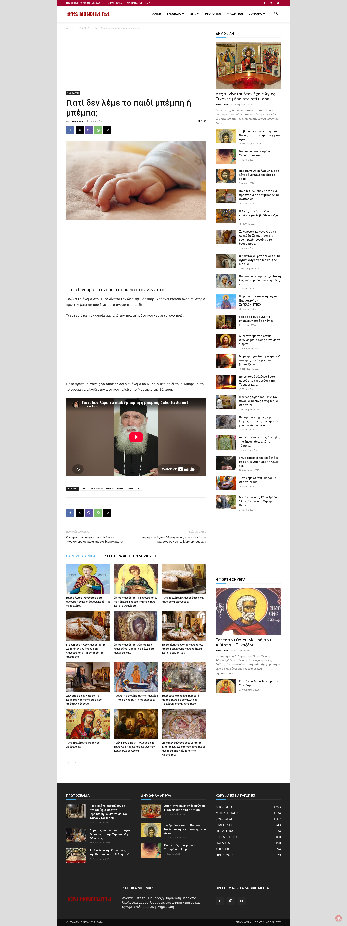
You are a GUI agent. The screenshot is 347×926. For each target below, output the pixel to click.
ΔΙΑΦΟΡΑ (255, 13)
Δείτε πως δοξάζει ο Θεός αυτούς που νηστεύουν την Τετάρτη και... (257, 380)
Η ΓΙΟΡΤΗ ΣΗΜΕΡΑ (230, 579)
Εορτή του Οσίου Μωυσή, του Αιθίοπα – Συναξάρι (243, 642)
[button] (276, 14)
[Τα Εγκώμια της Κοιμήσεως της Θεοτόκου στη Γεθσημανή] (76, 855)
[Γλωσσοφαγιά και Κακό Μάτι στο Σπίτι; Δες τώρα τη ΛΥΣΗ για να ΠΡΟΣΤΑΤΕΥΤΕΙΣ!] (226, 463)
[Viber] (89, 130)
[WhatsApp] (98, 130)
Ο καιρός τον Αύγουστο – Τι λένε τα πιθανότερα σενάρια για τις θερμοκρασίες (95, 539)
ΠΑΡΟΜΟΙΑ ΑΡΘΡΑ (80, 556)
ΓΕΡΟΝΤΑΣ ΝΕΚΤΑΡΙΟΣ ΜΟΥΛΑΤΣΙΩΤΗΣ (102, 488)
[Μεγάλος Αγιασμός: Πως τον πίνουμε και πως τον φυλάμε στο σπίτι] (226, 402)
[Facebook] (264, 3)
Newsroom (77, 120)
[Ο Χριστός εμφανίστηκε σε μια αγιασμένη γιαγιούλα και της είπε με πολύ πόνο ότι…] (226, 261)
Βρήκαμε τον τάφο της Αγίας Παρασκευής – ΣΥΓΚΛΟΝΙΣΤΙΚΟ (258, 300)
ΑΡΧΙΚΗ (156, 13)
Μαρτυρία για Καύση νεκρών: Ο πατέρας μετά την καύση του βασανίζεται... (259, 360)
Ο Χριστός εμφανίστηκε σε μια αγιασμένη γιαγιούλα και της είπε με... (259, 260)
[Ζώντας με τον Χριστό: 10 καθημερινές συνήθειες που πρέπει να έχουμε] (88, 677)
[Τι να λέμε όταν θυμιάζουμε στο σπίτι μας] (226, 483)
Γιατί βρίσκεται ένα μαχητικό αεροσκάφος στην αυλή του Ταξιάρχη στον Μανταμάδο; (180, 699)
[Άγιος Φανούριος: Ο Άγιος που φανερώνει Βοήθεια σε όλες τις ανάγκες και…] (136, 626)
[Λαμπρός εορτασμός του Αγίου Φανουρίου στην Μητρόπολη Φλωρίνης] (76, 835)
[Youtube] (278, 3)
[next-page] (75, 762)
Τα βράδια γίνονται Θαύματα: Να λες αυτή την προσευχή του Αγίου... (260, 135)
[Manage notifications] (338, 918)
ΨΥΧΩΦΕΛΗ (235, 13)
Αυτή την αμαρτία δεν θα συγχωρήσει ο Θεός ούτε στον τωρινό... (259, 340)
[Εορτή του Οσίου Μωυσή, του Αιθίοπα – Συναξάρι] (248, 611)
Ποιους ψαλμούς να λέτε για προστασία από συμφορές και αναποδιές (259, 195)
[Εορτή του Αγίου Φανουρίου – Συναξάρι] (226, 686)
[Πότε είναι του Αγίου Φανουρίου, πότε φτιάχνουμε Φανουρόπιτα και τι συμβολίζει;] (184, 626)
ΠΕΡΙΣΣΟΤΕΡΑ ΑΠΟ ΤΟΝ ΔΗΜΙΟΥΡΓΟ (128, 556)
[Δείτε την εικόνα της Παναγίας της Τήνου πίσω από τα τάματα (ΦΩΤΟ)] (226, 442)
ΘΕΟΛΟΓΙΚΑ (213, 13)
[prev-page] (68, 762)
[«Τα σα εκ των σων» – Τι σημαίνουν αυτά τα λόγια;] (226, 322)
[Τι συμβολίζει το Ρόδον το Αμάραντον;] (88, 724)
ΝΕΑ (193, 13)
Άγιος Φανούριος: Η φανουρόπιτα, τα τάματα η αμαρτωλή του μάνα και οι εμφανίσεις (135, 601)
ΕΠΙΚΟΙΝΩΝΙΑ (114, 2)
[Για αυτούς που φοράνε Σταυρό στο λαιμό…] (226, 156)
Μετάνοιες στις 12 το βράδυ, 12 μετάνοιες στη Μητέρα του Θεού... (259, 501)
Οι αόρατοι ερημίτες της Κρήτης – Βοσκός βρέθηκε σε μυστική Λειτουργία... (258, 421)
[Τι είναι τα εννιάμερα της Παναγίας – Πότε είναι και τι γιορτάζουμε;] (136, 677)
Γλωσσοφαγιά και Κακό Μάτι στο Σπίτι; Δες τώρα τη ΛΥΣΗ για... (258, 461)
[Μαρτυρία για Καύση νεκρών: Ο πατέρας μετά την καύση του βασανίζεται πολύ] (226, 361)
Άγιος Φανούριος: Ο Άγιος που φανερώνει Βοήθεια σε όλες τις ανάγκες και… (134, 648)
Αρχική (70, 28)
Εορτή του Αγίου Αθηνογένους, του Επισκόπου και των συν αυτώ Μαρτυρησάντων (174, 539)
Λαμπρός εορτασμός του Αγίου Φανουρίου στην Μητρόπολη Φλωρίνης (110, 834)
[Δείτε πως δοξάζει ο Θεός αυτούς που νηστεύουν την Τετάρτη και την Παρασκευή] (226, 382)
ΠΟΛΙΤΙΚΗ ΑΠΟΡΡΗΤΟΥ (138, 2)
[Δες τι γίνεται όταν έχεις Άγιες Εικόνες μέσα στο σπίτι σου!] (248, 65)
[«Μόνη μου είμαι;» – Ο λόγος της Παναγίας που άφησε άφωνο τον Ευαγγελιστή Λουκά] (136, 724)
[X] (80, 130)
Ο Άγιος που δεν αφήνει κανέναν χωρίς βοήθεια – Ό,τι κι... (258, 215)
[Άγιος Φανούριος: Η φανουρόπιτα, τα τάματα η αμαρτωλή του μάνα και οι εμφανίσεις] (136, 579)
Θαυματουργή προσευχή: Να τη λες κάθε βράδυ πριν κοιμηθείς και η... (260, 280)
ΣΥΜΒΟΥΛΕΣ (134, 488)
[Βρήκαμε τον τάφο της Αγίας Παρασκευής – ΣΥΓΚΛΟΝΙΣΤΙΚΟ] (226, 301)
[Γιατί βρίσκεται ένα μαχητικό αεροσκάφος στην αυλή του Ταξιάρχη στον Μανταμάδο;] (184, 677)
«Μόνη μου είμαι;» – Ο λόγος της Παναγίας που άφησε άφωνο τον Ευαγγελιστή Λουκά (134, 746)
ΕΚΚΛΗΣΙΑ (174, 13)
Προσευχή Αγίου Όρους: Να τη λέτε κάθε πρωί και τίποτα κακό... (259, 174)
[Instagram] (271, 3)
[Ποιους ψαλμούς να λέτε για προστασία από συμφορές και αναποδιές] (226, 196)
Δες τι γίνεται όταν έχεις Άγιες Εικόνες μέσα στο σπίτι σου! (245, 96)
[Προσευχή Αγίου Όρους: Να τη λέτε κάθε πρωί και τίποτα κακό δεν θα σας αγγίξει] (226, 176)
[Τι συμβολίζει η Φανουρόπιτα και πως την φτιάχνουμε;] (184, 579)
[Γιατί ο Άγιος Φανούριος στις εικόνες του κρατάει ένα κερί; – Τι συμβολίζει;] (88, 579)
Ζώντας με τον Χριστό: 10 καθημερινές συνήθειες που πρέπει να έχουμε (84, 699)
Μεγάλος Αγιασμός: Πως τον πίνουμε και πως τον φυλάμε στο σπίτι (258, 401)
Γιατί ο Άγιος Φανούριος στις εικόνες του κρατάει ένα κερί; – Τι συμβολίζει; (88, 601)
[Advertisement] (136, 62)
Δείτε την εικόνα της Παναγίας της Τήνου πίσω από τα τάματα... (259, 441)
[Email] (107, 130)
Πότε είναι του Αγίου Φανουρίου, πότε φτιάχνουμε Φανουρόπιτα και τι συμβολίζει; (182, 648)
